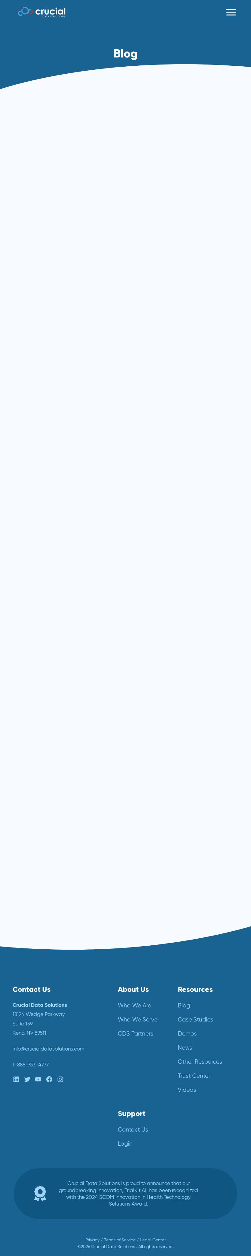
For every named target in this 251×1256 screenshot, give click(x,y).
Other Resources (200, 1061)
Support (131, 1113)
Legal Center (153, 1240)
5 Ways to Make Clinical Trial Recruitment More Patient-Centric (177, 136)
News (185, 1047)
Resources (195, 989)
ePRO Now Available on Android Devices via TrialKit (61, 604)
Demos (187, 1033)
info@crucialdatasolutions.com (48, 1048)
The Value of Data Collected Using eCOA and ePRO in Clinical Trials (62, 286)
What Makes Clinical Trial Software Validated (115, 760)
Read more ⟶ (37, 246)
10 (130, 930)
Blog (184, 1005)
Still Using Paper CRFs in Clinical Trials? (56, 446)
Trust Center (194, 1075)
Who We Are (134, 1005)
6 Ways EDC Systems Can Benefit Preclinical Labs (173, 282)
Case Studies (195, 1019)
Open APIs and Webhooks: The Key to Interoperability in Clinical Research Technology (66, 136)
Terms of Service (120, 1240)
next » (181, 930)
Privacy (92, 1240)
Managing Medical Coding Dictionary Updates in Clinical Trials (179, 608)
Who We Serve (138, 1019)
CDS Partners (135, 1033)
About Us (133, 989)
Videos (187, 1089)
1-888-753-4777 (31, 1064)
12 (161, 930)
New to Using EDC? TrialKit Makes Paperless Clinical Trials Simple (180, 450)
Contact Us (133, 1129)
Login (125, 1143)
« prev (70, 930)
